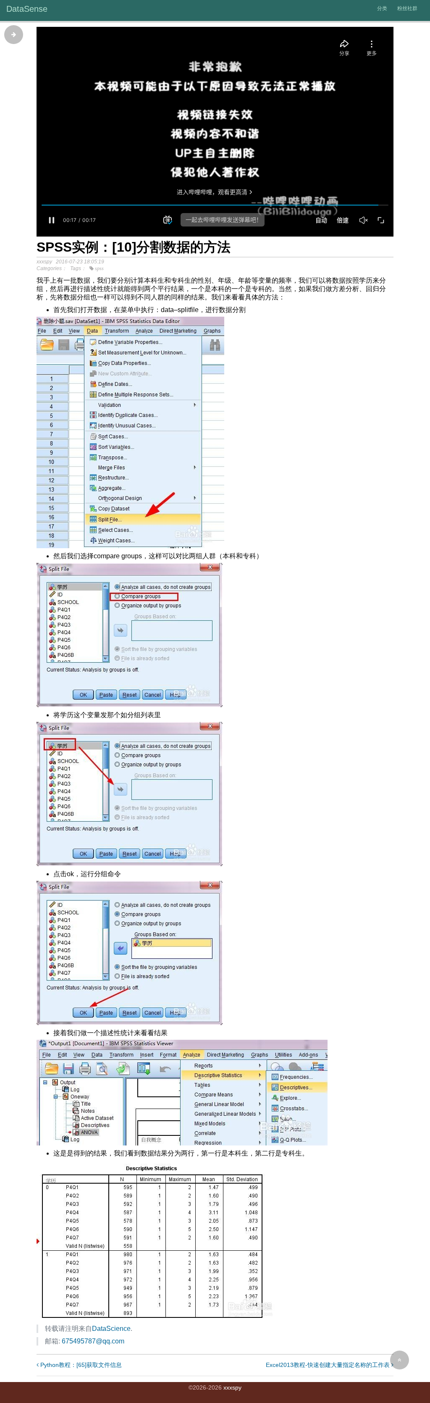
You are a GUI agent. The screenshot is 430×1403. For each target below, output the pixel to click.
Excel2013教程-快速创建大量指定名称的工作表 (328, 1364)
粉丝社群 (407, 8)
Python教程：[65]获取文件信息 (80, 1364)
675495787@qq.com (93, 1341)
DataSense (26, 8)
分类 (382, 8)
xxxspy (232, 1387)
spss (99, 268)
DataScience (111, 1328)
